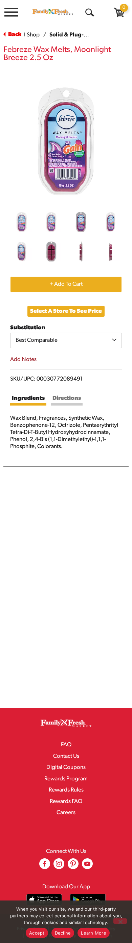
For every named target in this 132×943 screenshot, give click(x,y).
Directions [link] (66, 398)
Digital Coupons (66, 767)
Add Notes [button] (23, 359)
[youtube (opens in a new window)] (87, 866)
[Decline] (120, 921)
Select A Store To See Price (66, 311)
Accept (37, 933)
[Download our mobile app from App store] (44, 900)
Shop (33, 35)
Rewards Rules (66, 790)
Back (14, 34)
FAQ (66, 745)
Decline (63, 933)
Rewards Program (66, 779)
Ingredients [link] (28, 398)
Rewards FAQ (66, 801)
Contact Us (66, 756)
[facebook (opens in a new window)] (44, 866)
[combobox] (66, 340)
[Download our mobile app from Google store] (88, 900)
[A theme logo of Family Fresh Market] (52, 11)
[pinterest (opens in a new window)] (73, 866)
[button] (21, 222)
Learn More (93, 933)
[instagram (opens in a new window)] (58, 866)
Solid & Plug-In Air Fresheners (88, 35)
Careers (66, 812)
